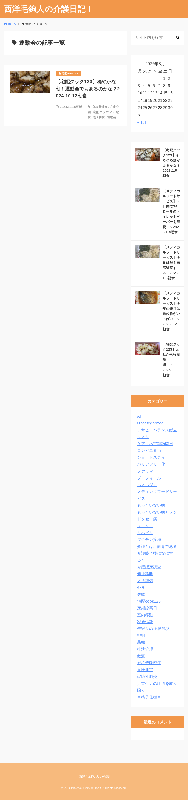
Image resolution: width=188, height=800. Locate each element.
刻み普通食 (100, 107)
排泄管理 (145, 649)
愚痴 (141, 642)
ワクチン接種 (149, 539)
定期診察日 (147, 608)
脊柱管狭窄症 (149, 663)
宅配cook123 (149, 601)
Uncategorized (150, 423)
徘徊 (141, 635)
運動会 (111, 117)
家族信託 (145, 622)
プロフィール (149, 478)
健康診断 (145, 574)
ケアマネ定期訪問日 (155, 444)
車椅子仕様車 (149, 697)
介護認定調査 (149, 567)
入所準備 (145, 581)
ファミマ (145, 471)
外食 (141, 587)
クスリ (143, 437)
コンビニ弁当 (149, 450)
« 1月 (142, 122)
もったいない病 (151, 505)
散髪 (141, 656)
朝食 (102, 117)
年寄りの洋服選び (153, 629)
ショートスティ (151, 457)
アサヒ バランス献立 (157, 430)
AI (139, 416)
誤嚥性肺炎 (147, 676)
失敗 (141, 594)
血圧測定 (145, 670)
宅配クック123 (103, 112)
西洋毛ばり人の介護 (94, 776)
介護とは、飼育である (157, 546)
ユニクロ (145, 526)
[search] (178, 37)
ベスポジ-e (147, 485)
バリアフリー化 (151, 464)
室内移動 (145, 615)
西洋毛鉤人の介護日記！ (49, 9)
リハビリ (145, 533)
